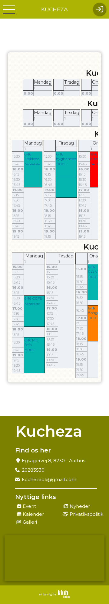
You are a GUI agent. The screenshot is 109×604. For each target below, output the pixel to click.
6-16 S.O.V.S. (94, 269)
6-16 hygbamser (66, 156)
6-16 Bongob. (95, 310)
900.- (62, 164)
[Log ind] (99, 9)
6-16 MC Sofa (31, 342)
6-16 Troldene (31, 156)
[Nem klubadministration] (54, 594)
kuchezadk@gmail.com (49, 479)
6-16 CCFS (33, 298)
